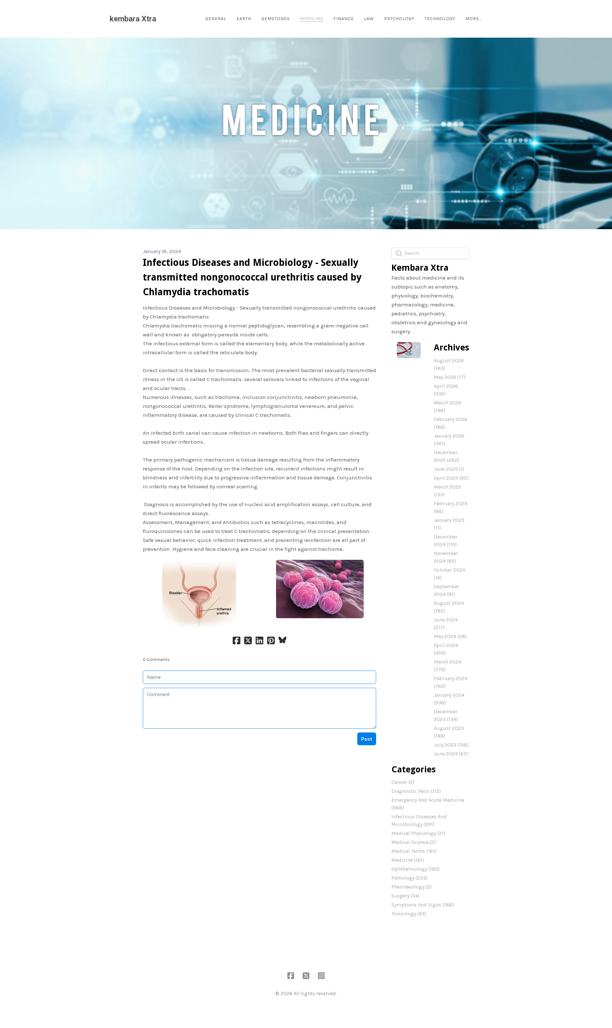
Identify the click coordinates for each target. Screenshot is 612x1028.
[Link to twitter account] (306, 975)
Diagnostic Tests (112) (416, 791)
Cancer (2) (402, 782)
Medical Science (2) (413, 842)
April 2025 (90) (451, 478)
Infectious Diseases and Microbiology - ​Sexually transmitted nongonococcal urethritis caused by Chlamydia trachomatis (252, 277)
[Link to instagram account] (321, 975)
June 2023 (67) (451, 754)
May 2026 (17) (449, 377)
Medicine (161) (407, 860)
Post (366, 739)
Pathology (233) (409, 878)
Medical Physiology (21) (418, 833)
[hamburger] (163, 18)
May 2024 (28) (450, 636)
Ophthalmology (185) (415, 869)
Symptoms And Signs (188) (422, 905)
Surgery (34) (405, 896)
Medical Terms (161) (413, 851)
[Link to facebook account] (291, 975)
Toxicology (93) (408, 914)
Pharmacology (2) (411, 887)
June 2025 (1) (449, 469)
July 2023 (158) (451, 745)
